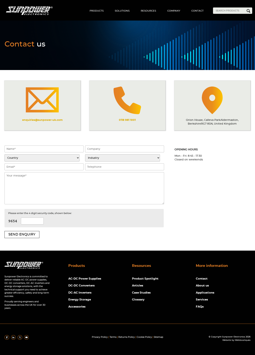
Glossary (138, 299)
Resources (148, 11)
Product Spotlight (145, 278)
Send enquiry (21, 234)
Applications (205, 292)
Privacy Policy (100, 337)
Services (202, 299)
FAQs (200, 306)
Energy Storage (79, 299)
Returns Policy (126, 337)
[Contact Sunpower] (23, 269)
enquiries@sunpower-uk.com (42, 120)
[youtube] (27, 339)
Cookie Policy (144, 337)
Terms (113, 337)
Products (97, 11)
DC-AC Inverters (79, 292)
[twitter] (21, 339)
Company (173, 11)
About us (202, 285)
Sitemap (158, 337)
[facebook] (7, 339)
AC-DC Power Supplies (84, 278)
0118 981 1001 (127, 120)
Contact (197, 11)
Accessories (76, 306)
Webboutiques (243, 340)
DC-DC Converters (81, 285)
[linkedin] (14, 339)
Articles (137, 285)
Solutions (122, 11)
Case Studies (141, 292)
